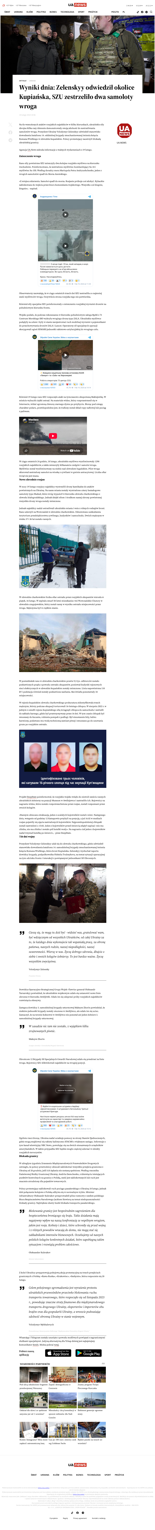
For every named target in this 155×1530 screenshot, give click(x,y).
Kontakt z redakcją (98, 1518)
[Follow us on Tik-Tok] (138, 12)
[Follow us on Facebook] (142, 12)
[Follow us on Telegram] (146, 12)
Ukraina (18, 11)
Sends (36, 1344)
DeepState (32, 796)
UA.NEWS (121, 142)
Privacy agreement (80, 1518)
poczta (115, 12)
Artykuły (23, 81)
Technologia (67, 11)
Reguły (65, 1518)
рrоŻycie (93, 11)
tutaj (56, 1344)
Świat (7, 11)
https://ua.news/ (43, 1488)
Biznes (53, 11)
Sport (81, 11)
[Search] (151, 11)
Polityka (41, 11)
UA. (29, 149)
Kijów (30, 11)
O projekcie (54, 1518)
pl (124, 12)
